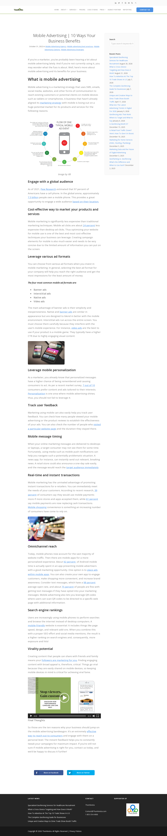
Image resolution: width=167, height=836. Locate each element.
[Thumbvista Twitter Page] (119, 3)
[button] (64, 698)
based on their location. (85, 201)
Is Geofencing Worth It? (118, 124)
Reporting (127, 10)
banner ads (66, 311)
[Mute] (94, 716)
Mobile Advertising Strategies (72, 49)
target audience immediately (82, 467)
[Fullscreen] (97, 716)
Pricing (82, 10)
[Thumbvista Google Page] (125, 3)
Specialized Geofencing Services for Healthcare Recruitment (118, 60)
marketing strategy (50, 102)
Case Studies (92, 10)
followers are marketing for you (59, 660)
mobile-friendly (36, 625)
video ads (76, 328)
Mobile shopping (37, 507)
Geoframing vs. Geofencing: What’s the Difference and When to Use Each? (120, 162)
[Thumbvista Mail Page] (129, 3)
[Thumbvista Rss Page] (132, 3)
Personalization (36, 393)
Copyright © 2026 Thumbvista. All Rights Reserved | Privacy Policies (55, 831)
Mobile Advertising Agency (55, 46)
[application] (64, 697)
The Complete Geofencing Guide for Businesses (47, 817)
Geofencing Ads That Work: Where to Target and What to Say (121, 117)
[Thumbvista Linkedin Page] (115, 3)
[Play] (31, 716)
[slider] (62, 716)
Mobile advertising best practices (80, 46)
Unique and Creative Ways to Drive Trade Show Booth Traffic (120, 98)
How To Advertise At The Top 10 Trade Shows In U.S (49, 813)
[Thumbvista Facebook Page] (122, 3)
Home (56, 10)
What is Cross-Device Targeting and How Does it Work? (120, 70)
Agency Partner (114, 10)
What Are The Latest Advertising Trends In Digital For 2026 (120, 108)
